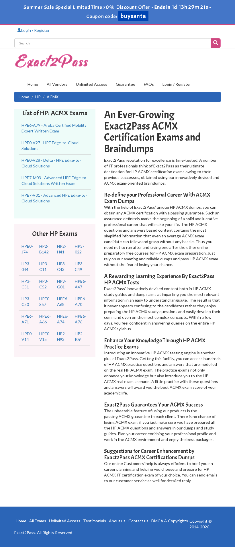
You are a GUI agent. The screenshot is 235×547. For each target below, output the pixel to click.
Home (33, 84)
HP (38, 96)
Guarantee (125, 84)
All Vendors (57, 84)
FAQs (149, 84)
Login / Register (35, 30)
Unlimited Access (91, 84)
